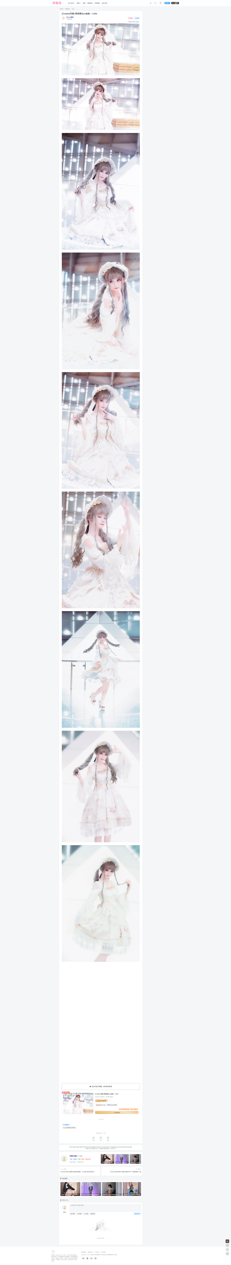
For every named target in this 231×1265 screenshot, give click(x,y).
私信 (137, 18)
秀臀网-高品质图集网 (96, 1254)
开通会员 (176, 3)
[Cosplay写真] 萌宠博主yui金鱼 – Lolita (79, 13)
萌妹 (78, 3)
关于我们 (103, 1252)
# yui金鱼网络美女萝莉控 (69, 1127)
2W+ (76, 1159)
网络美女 (90, 3)
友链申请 (83, 1252)
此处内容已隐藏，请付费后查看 (101, 1086)
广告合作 (96, 1252)
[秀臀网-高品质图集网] (57, 1251)
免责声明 (90, 1252)
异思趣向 (97, 3)
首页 (62, 9)
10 (83, 1159)
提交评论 (137, 1214)
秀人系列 (71, 3)
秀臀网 (68, 17)
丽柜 (84, 3)
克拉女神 (104, 3)
